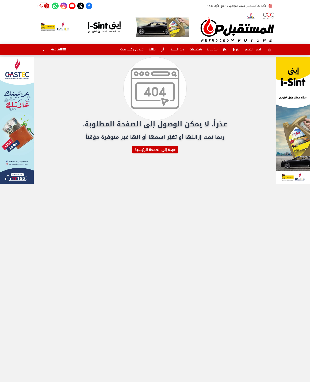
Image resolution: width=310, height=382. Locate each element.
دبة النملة (177, 49)
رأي (163, 49)
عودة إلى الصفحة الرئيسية (155, 149)
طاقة (152, 49)
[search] (42, 49)
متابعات (212, 49)
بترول (235, 49)
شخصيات (195, 49)
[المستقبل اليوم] (237, 29)
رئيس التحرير (253, 49)
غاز (225, 49)
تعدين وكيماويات (131, 49)
